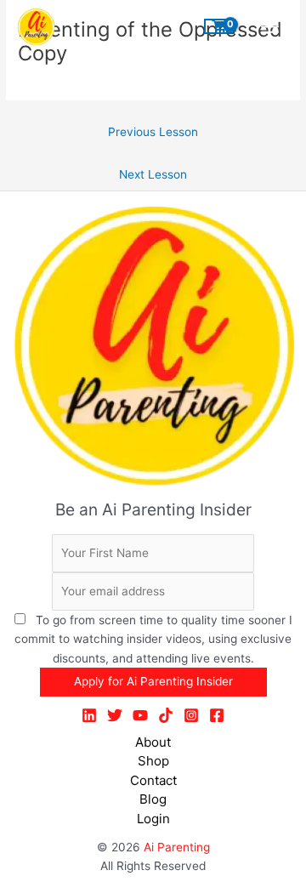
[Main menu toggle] (270, 26)
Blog (153, 799)
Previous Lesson (153, 132)
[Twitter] (114, 715)
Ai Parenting (177, 847)
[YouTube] (140, 715)
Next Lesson (153, 174)
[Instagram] (191, 715)
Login (153, 819)
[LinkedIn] (89, 715)
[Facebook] (216, 715)
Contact (153, 780)
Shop (153, 761)
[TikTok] (165, 715)
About (153, 742)
